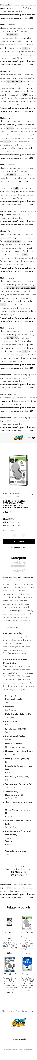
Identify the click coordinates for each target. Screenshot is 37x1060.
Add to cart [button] (9, 932)
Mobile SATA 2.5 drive (11, 496)
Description (18, 558)
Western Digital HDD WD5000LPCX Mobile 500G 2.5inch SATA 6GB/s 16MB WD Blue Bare (10, 983)
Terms (12, 1011)
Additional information (18, 564)
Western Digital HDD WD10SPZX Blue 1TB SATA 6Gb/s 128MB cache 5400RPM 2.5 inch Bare (27, 983)
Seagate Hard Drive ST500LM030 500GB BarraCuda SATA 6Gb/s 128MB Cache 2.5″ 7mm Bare (27, 943)
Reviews (19, 570)
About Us (6, 1011)
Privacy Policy (21, 1011)
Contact (31, 1011)
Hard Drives (14, 494)
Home (5, 494)
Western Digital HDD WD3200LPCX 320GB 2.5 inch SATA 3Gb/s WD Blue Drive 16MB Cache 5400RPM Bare (10, 943)
